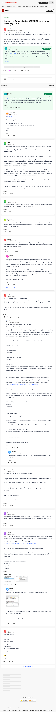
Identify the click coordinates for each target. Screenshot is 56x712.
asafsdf (8, 142)
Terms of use (14, 710)
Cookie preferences (25, 710)
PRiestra (11, 255)
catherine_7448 (10, 219)
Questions (19, 6)
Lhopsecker (11, 320)
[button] (3, 3)
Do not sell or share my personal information (38, 710)
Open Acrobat (50, 10)
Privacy (19, 710)
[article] (28, 100)
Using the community (7, 710)
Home (3, 6)
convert (20, 67)
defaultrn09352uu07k (11, 295)
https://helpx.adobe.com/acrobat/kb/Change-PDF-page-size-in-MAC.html (23, 384)
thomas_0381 (10, 200)
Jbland (8, 512)
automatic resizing (7, 67)
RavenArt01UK (10, 469)
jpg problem (15, 67)
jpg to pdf (25, 67)
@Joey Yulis (9, 116)
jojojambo (9, 630)
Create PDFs (37, 67)
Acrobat (14, 6)
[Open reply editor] (28, 79)
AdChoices (50, 710)
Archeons (14, 451)
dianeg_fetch (9, 28)
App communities (9, 6)
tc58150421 (9, 532)
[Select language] (37, 3)
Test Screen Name (12, 53)
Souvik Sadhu (12, 112)
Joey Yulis (10, 47)
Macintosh (31, 67)
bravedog (9, 239)
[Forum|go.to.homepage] (11, 3)
